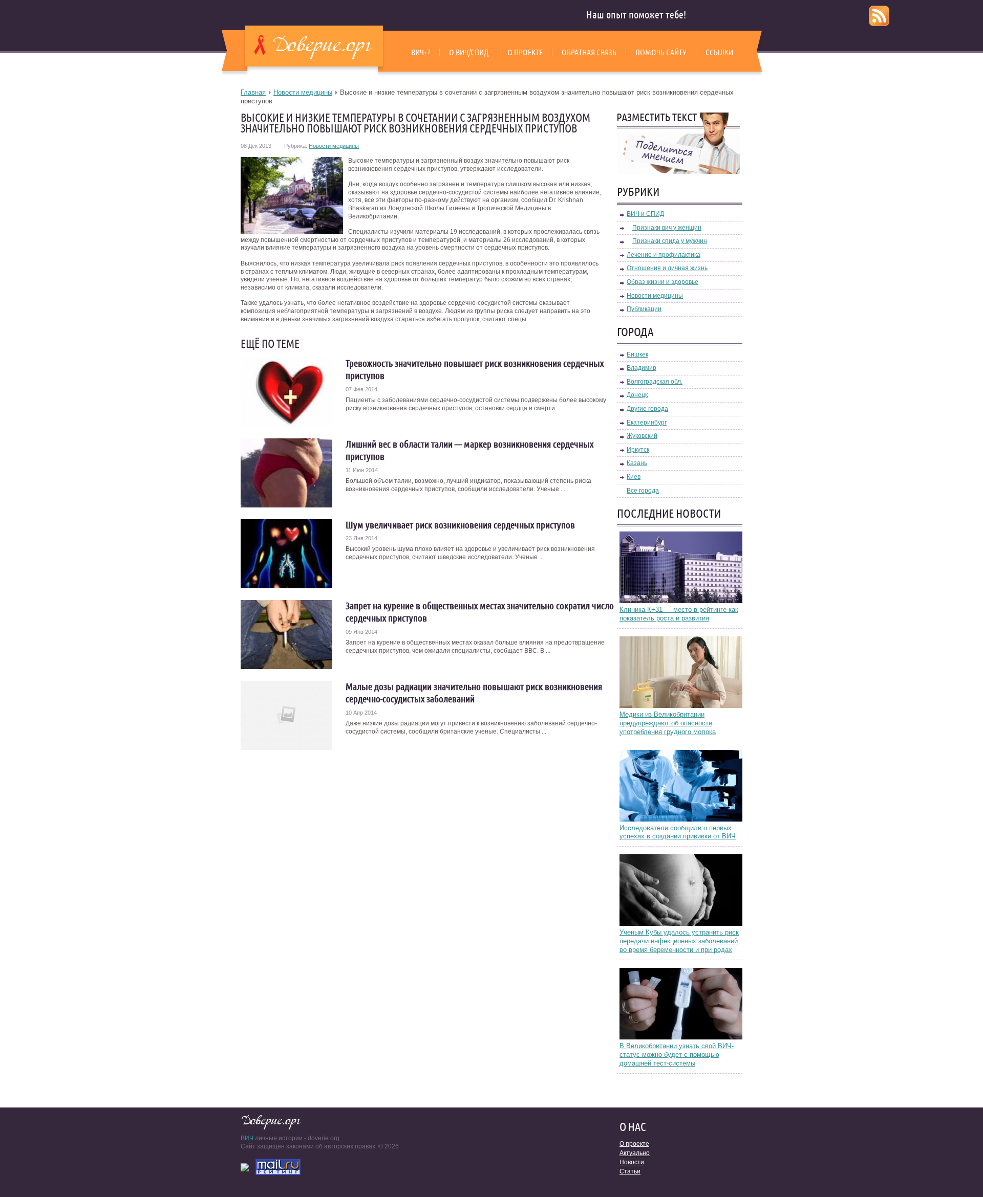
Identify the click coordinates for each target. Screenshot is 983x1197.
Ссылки (719, 52)
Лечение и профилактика (663, 254)
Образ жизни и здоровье (662, 281)
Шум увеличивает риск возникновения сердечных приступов (460, 524)
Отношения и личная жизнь (667, 268)
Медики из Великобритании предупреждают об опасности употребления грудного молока (667, 723)
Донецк (637, 394)
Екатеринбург (647, 422)
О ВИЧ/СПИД (468, 52)
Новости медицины (302, 92)
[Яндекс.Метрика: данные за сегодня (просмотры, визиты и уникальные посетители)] (245, 1167)
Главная (253, 92)
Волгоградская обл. (654, 381)
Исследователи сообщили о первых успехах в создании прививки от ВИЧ (677, 832)
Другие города (647, 408)
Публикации (644, 309)
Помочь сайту (661, 52)
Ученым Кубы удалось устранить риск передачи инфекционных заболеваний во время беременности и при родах (679, 941)
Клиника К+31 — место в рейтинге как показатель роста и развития (678, 614)
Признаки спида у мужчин (669, 241)
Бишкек (637, 354)
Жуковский (642, 435)
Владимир (641, 367)
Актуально (634, 1153)
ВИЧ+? (420, 52)
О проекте (525, 52)
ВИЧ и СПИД (645, 213)
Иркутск (638, 449)
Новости (631, 1162)
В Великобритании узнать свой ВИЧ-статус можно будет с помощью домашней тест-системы (676, 1054)
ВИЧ (247, 1138)
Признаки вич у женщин (666, 227)
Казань (637, 463)
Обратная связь (589, 52)
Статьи (629, 1171)
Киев (633, 476)
